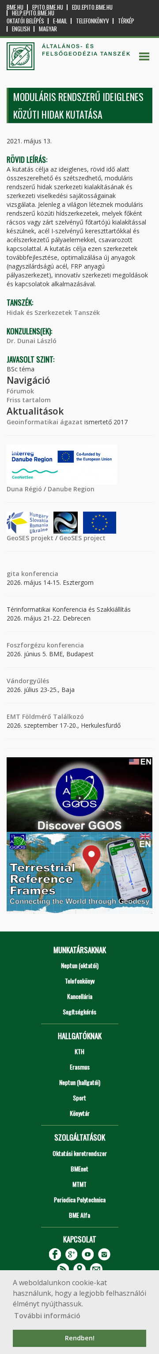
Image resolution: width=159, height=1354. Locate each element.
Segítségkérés (79, 1011)
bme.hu (15, 7)
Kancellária (79, 996)
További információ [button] (47, 1315)
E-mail (60, 21)
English (21, 29)
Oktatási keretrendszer (80, 1153)
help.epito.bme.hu (33, 13)
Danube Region (71, 489)
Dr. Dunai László (32, 341)
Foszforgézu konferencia (45, 645)
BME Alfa (79, 1214)
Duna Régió (24, 489)
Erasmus (80, 1066)
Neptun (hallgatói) (79, 1082)
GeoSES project (82, 538)
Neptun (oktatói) (79, 965)
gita (13, 573)
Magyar (48, 29)
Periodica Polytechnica (80, 1199)
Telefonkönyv (92, 21)
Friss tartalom (29, 400)
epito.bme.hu (47, 7)
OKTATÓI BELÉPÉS (25, 21)
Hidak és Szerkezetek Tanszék (53, 312)
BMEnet (79, 1168)
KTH (79, 1051)
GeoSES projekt (30, 538)
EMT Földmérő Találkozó (45, 716)
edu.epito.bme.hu (92, 7)
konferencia (38, 573)
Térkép (126, 21)
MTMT (79, 1184)
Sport (79, 1097)
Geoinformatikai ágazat (45, 422)
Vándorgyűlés (28, 681)
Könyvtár (80, 1113)
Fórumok (20, 391)
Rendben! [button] (80, 1338)
